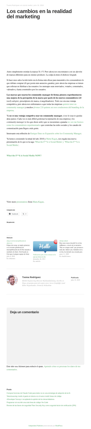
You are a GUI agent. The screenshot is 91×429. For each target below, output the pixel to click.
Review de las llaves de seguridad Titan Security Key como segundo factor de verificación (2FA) (41, 405)
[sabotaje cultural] (72, 248)
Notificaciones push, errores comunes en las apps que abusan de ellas (44, 256)
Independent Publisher (36, 426)
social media (27, 5)
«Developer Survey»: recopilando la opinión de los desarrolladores (30, 399)
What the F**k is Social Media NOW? (24, 155)
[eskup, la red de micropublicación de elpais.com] (20, 250)
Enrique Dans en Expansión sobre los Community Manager (55, 133)
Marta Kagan (51, 138)
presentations (22, 201)
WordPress (58, 426)
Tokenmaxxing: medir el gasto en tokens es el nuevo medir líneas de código (34, 396)
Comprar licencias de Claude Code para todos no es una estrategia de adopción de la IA (38, 393)
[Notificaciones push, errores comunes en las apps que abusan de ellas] (45, 246)
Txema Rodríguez (13, 5)
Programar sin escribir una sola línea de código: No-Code (27, 402)
